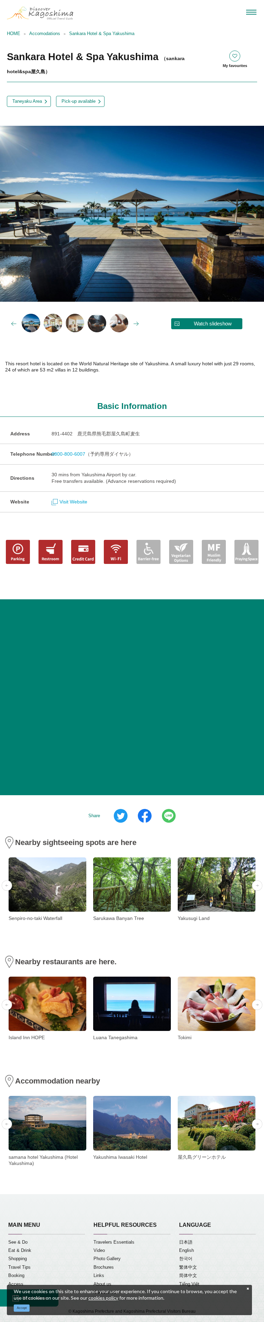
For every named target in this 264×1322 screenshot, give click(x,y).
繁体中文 (188, 1267)
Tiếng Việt (189, 1284)
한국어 (185, 1258)
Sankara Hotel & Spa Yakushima (101, 33)
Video (99, 1250)
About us (102, 1284)
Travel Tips (19, 1267)
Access (15, 1284)
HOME (13, 33)
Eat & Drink (19, 1250)
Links (99, 1275)
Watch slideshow (213, 323)
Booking (16, 1275)
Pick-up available (79, 101)
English (186, 1250)
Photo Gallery (107, 1258)
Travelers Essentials (114, 1242)
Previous (12, 214)
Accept (22, 1308)
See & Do (18, 1242)
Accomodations (44, 33)
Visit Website (73, 501)
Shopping (17, 1258)
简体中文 (188, 1275)
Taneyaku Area (27, 101)
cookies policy (103, 1298)
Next (252, 214)
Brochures (104, 1267)
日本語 (185, 1242)
